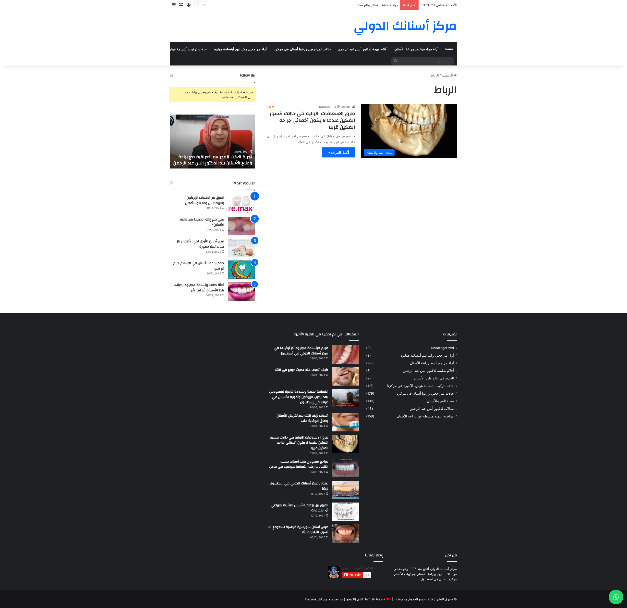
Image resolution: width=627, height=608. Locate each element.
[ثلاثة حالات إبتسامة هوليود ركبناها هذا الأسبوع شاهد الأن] (241, 291)
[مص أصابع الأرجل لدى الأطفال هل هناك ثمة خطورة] (241, 248)
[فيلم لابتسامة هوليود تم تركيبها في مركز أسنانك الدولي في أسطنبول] (345, 354)
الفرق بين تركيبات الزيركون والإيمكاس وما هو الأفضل (204, 200)
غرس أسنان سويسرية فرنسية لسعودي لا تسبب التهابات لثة (298, 530)
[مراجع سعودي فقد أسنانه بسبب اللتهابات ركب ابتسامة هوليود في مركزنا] (345, 468)
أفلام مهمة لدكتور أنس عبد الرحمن (362, 49)
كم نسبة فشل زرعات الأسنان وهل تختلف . (189, 160)
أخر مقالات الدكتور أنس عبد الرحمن (107, 49)
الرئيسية (448, 75)
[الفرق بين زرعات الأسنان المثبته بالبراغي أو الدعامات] (345, 512)
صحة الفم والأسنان (61, 49)
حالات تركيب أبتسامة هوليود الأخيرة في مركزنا (173, 49)
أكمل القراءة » (338, 152)
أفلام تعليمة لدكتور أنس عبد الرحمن (428, 371)
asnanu (346, 107)
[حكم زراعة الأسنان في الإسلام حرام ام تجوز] (241, 269)
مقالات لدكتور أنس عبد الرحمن (432, 409)
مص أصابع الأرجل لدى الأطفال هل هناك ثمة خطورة (200, 244)
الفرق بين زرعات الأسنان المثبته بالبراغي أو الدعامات (299, 508)
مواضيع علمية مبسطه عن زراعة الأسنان (425, 416)
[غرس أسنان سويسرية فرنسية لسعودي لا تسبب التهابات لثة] (345, 533)
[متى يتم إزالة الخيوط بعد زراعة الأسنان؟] (241, 226)
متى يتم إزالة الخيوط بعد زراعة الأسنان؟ (202, 222)
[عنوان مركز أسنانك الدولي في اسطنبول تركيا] (345, 490)
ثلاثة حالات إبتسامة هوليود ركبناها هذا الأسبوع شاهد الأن (198, 288)
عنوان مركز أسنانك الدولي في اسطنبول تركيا (299, 486)
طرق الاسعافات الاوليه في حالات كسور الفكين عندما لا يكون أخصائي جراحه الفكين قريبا (312, 120)
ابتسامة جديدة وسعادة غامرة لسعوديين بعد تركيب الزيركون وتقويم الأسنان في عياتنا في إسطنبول (298, 396)
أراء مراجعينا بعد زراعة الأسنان (416, 49)
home (449, 49)
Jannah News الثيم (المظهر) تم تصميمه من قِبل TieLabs (345, 599)
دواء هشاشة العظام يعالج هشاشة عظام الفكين (366, 5)
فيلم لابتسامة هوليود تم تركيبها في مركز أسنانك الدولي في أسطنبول (301, 351)
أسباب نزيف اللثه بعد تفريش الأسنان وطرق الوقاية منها (302, 418)
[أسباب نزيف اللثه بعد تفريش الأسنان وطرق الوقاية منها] (345, 422)
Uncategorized (442, 348)
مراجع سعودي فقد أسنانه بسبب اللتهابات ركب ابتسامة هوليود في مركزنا (298, 464)
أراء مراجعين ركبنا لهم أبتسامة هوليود (240, 49)
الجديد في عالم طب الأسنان (434, 378)
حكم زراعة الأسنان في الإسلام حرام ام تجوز (198, 266)
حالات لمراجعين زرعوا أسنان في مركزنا (302, 49)
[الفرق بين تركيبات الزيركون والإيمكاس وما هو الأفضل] (241, 204)
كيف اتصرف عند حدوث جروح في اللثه (301, 370)
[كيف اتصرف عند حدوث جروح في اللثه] (345, 376)
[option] (189, 141)
